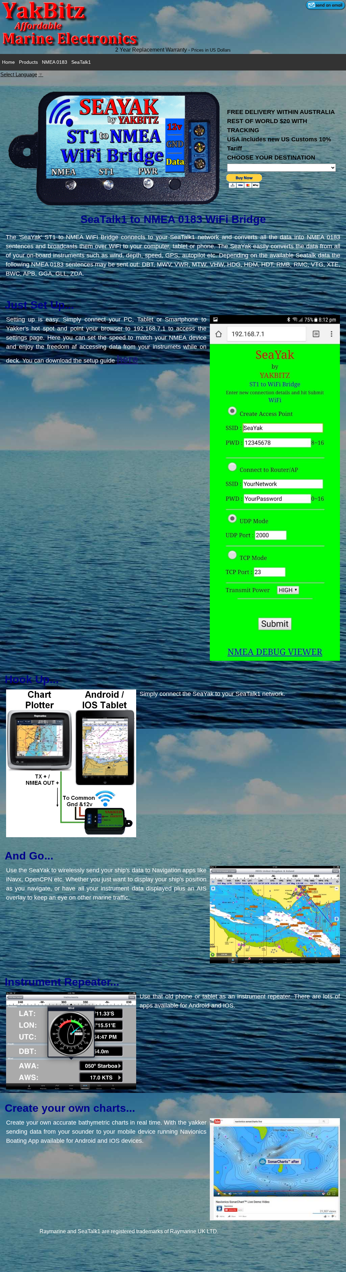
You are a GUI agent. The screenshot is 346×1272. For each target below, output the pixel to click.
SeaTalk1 (81, 62)
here (127, 359)
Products (28, 62)
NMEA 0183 (54, 62)
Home (8, 62)
